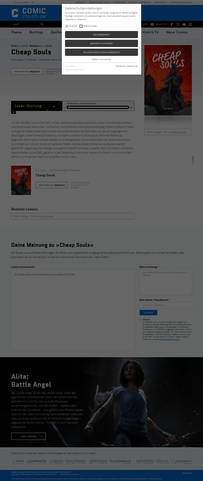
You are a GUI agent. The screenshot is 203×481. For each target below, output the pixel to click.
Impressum (121, 66)
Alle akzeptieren (101, 34)
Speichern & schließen (101, 43)
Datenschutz (132, 66)
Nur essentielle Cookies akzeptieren (101, 52)
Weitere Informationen (101, 59)
